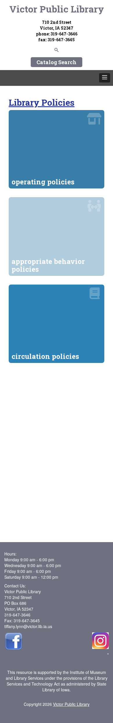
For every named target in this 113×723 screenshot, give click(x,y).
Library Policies (41, 102)
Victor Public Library (56, 9)
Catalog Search (56, 62)
